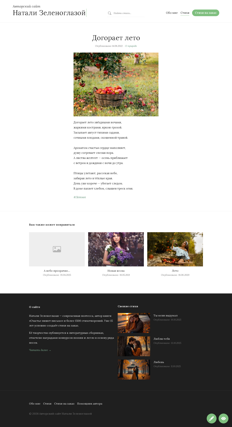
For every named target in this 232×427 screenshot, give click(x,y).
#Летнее (80, 197)
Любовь (159, 362)
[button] (223, 418)
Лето (175, 270)
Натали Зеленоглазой (49, 12)
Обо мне (34, 403)
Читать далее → (40, 350)
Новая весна (116, 270)
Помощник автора (89, 403)
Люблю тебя (162, 338)
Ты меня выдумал (165, 315)
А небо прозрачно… (57, 270)
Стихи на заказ (64, 403)
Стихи (47, 403)
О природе (131, 45)
